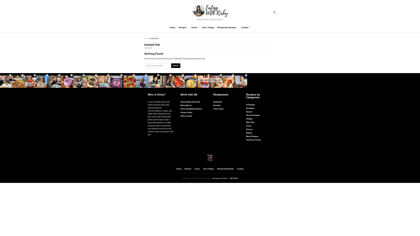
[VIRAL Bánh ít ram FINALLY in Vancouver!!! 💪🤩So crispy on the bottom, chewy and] (6, 81)
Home (172, 27)
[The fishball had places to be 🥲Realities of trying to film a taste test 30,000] (55, 81)
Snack (248, 126)
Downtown (217, 102)
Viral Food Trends (253, 140)
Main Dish (250, 122)
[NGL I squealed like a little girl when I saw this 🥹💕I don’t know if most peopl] (80, 81)
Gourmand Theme (219, 178)
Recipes (182, 27)
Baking (249, 133)
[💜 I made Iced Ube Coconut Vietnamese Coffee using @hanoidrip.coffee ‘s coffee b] (67, 81)
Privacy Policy (186, 112)
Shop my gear (186, 116)
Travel (194, 27)
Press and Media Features (191, 109)
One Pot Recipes (253, 115)
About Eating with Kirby (190, 102)
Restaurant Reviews (226, 27)
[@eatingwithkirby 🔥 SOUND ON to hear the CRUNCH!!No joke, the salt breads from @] (92, 81)
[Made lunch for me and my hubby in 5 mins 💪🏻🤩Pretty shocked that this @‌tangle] (104, 81)
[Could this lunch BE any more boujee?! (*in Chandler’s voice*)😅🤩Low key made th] (30, 81)
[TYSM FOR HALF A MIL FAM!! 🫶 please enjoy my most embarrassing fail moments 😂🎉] (154, 81)
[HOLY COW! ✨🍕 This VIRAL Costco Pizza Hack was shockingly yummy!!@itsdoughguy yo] (18, 81)
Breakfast (250, 108)
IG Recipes (250, 105)
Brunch (249, 112)
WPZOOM (234, 178)
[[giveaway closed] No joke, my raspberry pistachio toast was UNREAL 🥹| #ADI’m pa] (129, 81)
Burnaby (216, 105)
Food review (218, 109)
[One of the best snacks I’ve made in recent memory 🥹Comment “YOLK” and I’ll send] (229, 81)
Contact (244, 27)
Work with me (186, 105)
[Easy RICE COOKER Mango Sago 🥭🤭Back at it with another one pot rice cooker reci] (191, 81)
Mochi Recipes (252, 136)
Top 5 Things (208, 27)
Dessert (249, 129)
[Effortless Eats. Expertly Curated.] (210, 153)
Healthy (249, 119)
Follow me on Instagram (210, 80)
